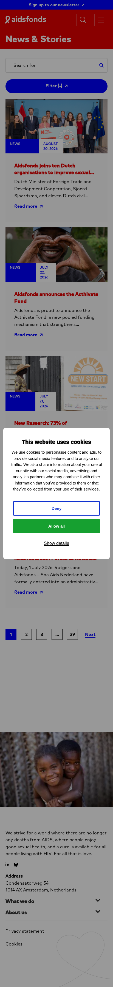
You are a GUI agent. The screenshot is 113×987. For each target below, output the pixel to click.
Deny (56, 508)
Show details (56, 543)
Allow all (56, 526)
